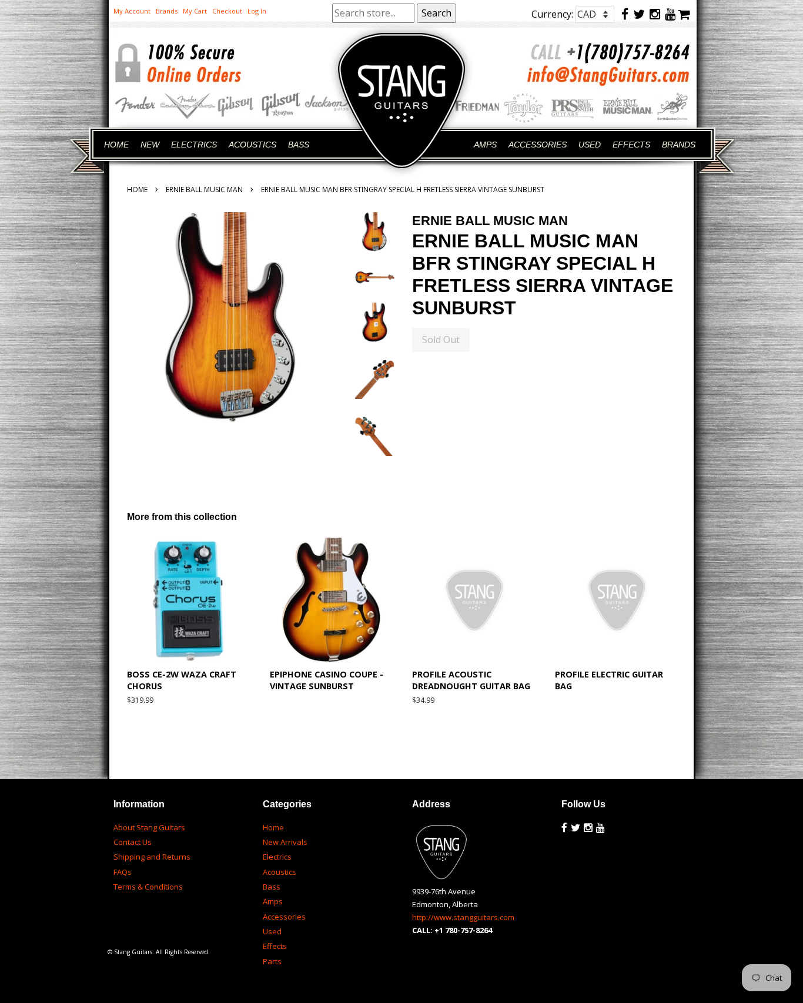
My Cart (195, 10)
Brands (167, 10)
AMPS (485, 144)
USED (589, 144)
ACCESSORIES (537, 144)
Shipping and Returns (151, 856)
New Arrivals (285, 842)
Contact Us (132, 842)
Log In (256, 10)
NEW (149, 144)
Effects (275, 946)
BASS (298, 144)
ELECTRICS (194, 144)
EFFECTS (631, 144)
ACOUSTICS (252, 144)
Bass (271, 886)
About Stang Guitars (149, 827)
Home (137, 189)
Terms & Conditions (148, 886)
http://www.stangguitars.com (463, 917)
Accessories (284, 916)
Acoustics (279, 872)
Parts (272, 961)
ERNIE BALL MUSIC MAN (204, 189)
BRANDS (678, 144)
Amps (273, 901)
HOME (116, 144)
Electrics (277, 856)
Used (272, 931)
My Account (131, 10)
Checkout (227, 10)
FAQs (122, 872)
